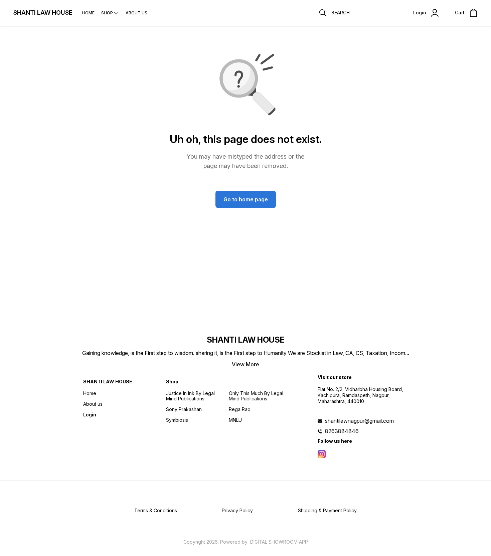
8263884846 (342, 431)
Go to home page (245, 199)
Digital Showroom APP (279, 542)
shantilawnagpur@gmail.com (359, 421)
